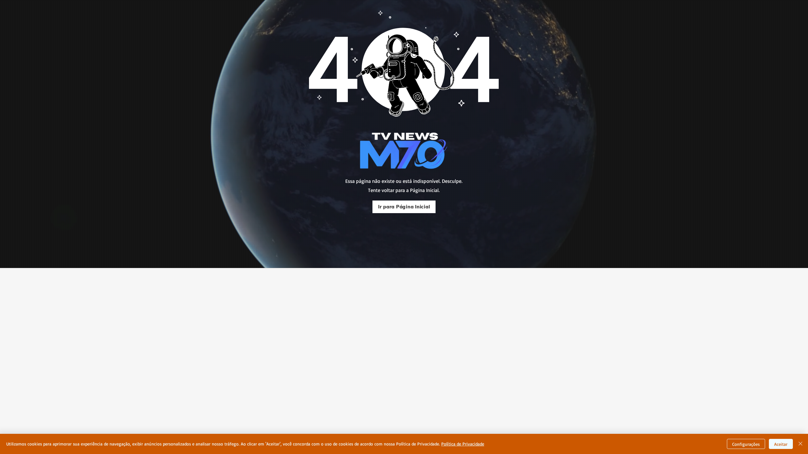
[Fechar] (800, 444)
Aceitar (780, 444)
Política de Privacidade (462, 443)
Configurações (746, 444)
